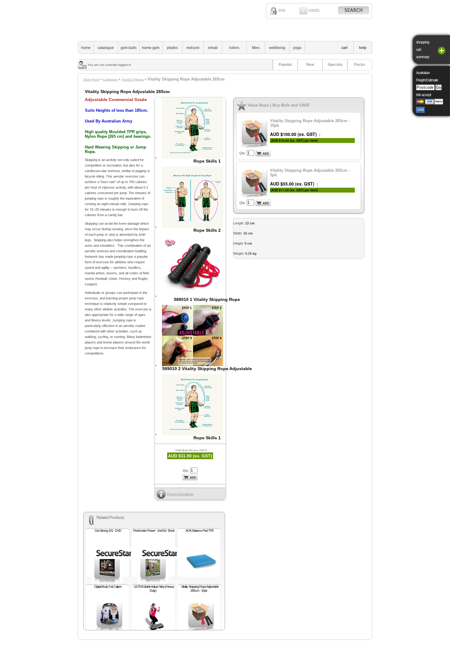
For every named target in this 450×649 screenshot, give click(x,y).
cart (344, 48)
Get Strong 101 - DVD (108, 530)
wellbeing (277, 48)
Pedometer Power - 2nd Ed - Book (153, 530)
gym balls (129, 48)
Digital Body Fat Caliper (108, 586)
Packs (359, 64)
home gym (150, 48)
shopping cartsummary (422, 49)
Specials (335, 64)
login (282, 10)
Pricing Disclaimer (180, 494)
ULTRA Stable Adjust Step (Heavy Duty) (154, 588)
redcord (192, 48)
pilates (172, 48)
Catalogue (110, 79)
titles (256, 48)
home (86, 48)
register (314, 10)
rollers (234, 48)
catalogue (105, 48)
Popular (285, 64)
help (362, 48)
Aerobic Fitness (133, 79)
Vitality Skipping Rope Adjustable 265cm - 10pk (200, 588)
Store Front (91, 79)
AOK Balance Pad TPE (200, 530)
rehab (213, 48)
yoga (297, 48)
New (310, 64)
